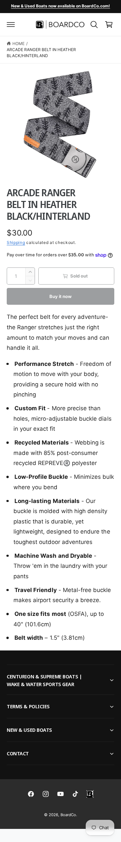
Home (18, 43)
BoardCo (68, 814)
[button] (10, 24)
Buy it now (60, 296)
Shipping (16, 242)
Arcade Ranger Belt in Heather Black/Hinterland (41, 52)
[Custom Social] (90, 794)
